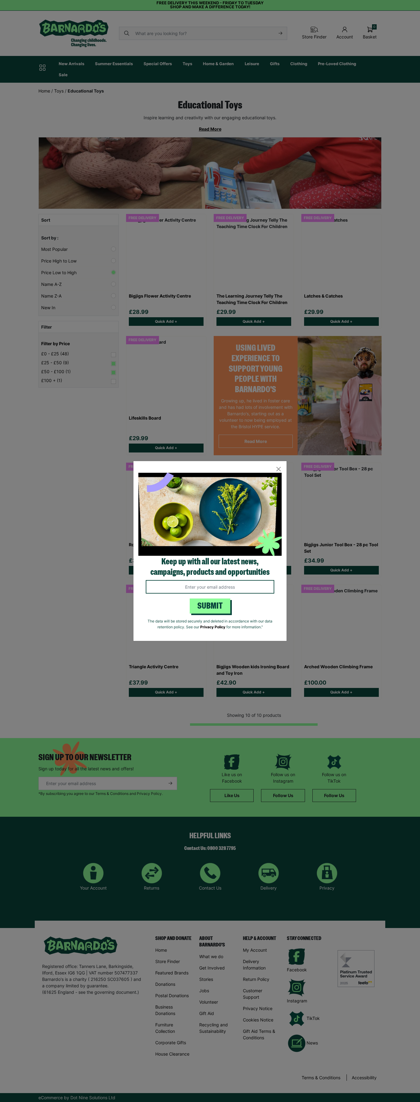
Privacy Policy (212, 627)
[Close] (278, 469)
